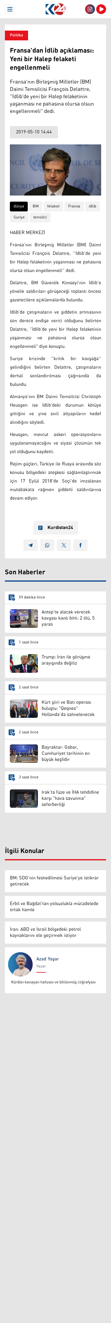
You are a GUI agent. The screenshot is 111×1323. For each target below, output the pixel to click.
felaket (53, 206)
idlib (92, 206)
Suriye (19, 217)
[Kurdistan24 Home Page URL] (55, 9)
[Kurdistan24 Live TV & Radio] (101, 9)
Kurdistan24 (60, 528)
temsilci (40, 217)
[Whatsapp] (47, 545)
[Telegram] (30, 545)
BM (36, 206)
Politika (16, 35)
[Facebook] (80, 545)
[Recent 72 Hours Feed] (90, 9)
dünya (19, 206)
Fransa (74, 206)
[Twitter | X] (64, 545)
